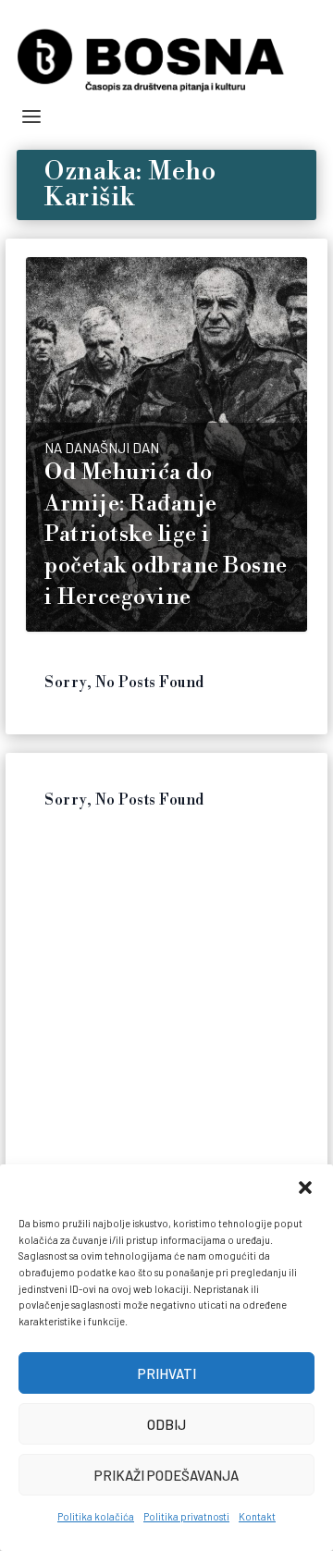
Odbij (166, 1424)
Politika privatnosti (186, 1516)
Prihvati (167, 1373)
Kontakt (257, 1516)
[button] (305, 1187)
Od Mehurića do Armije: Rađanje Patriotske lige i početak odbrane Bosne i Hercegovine (166, 534)
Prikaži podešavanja (166, 1475)
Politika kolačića (95, 1516)
